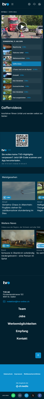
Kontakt (22, 338)
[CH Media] (22, 386)
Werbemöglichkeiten (22, 323)
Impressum (18, 374)
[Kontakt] (39, 4)
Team (22, 309)
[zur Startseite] (5, 4)
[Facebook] (40, 395)
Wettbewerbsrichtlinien (32, 374)
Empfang (22, 331)
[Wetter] (34, 4)
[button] (20, 395)
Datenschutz (8, 374)
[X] (33, 395)
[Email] (26, 395)
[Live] (29, 4)
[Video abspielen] (22, 26)
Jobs (22, 316)
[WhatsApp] (13, 395)
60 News (4, 12)
